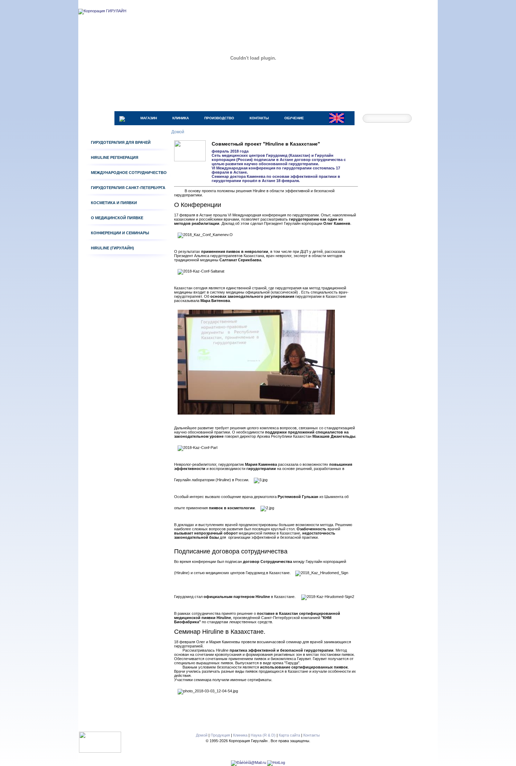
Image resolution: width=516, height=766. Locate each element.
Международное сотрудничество (129, 172)
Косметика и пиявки (114, 203)
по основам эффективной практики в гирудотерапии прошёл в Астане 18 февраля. (276, 178)
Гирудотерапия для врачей (121, 142)
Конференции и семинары (120, 233)
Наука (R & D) (263, 735)
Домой (201, 735)
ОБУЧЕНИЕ (294, 118)
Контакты (311, 735)
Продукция (220, 735)
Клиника (240, 735)
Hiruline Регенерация (114, 157)
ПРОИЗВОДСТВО (219, 118)
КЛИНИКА (180, 118)
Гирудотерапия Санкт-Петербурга (128, 188)
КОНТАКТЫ (259, 118)
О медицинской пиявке (117, 218)
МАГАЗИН (148, 118)
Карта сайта (289, 735)
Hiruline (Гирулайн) (112, 248)
